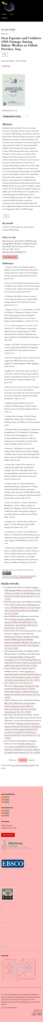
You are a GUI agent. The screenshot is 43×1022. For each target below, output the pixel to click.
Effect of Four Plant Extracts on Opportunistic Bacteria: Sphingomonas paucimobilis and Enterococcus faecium (20, 706)
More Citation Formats (10, 257)
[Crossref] (13, 930)
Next (30, 760)
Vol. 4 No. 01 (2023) (8, 30)
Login (11, 14)
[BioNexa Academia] (17, 845)
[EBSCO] (12, 863)
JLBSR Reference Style (8, 828)
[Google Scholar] (15, 947)
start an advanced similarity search (22, 765)
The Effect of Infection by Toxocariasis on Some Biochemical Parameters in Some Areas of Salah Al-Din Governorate (21, 747)
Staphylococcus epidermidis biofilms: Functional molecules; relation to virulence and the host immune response (22, 674)
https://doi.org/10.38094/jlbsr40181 (14, 252)
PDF (5, 54)
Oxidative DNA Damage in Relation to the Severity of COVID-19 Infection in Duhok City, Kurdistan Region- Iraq (22, 590)
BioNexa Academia (33, 997)
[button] (5, 66)
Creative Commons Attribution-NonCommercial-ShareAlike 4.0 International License (19, 577)
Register (4, 14)
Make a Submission (8, 834)
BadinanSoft (12, 1007)
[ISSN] (12, 877)
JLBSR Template (6, 825)
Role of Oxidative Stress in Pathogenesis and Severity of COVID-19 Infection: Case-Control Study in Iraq (22, 608)
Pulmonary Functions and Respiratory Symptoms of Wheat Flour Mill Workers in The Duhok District (20, 622)
